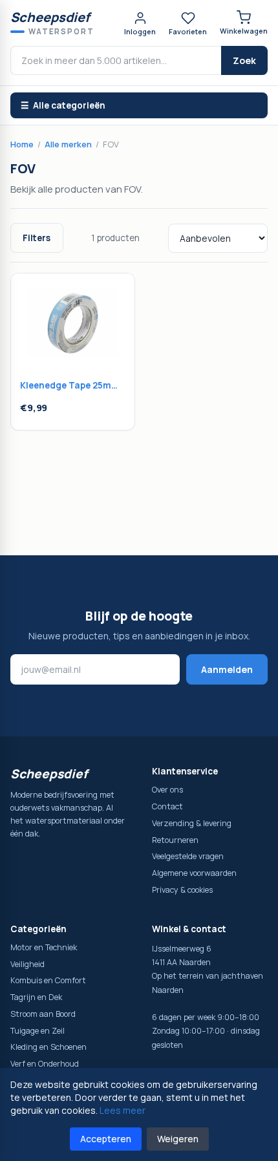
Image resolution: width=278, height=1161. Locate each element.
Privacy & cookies (182, 889)
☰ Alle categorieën (63, 105)
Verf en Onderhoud (44, 1063)
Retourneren (175, 840)
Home (22, 144)
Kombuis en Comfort (48, 980)
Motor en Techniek (43, 947)
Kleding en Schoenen (48, 1046)
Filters (36, 238)
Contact (167, 806)
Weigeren (177, 1139)
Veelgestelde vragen (188, 856)
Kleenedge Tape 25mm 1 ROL (72, 385)
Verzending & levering (191, 823)
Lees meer (122, 1110)
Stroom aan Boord (43, 1013)
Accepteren (105, 1139)
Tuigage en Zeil (37, 1030)
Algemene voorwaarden (194, 873)
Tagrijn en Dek (36, 997)
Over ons (167, 789)
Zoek (244, 60)
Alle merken (68, 144)
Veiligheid (27, 964)
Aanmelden (227, 669)
